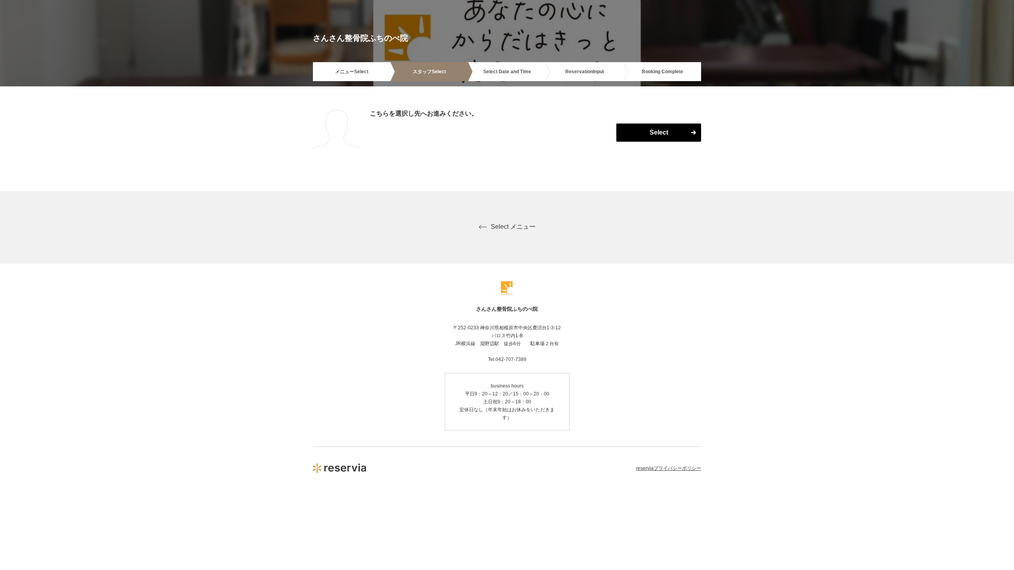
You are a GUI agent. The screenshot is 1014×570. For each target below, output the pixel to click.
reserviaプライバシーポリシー (668, 468)
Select (659, 132)
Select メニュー (513, 226)
